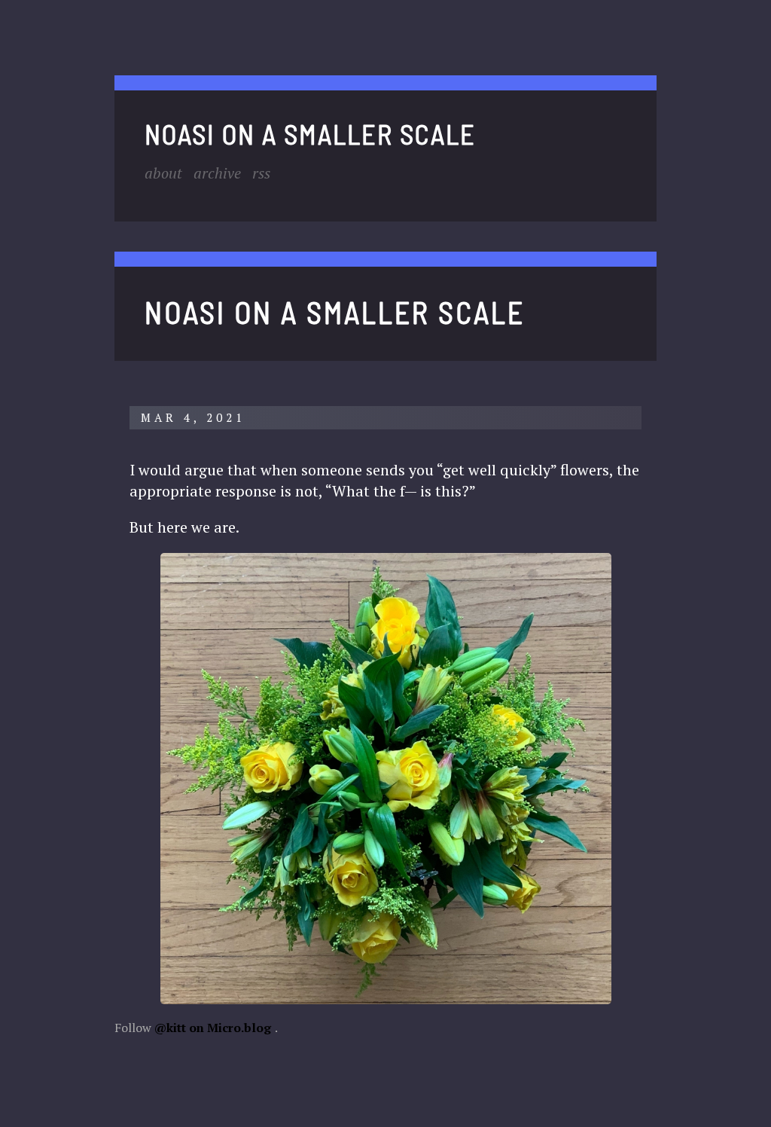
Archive (217, 173)
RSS (261, 173)
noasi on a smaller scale (310, 134)
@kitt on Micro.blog (212, 1027)
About (163, 173)
